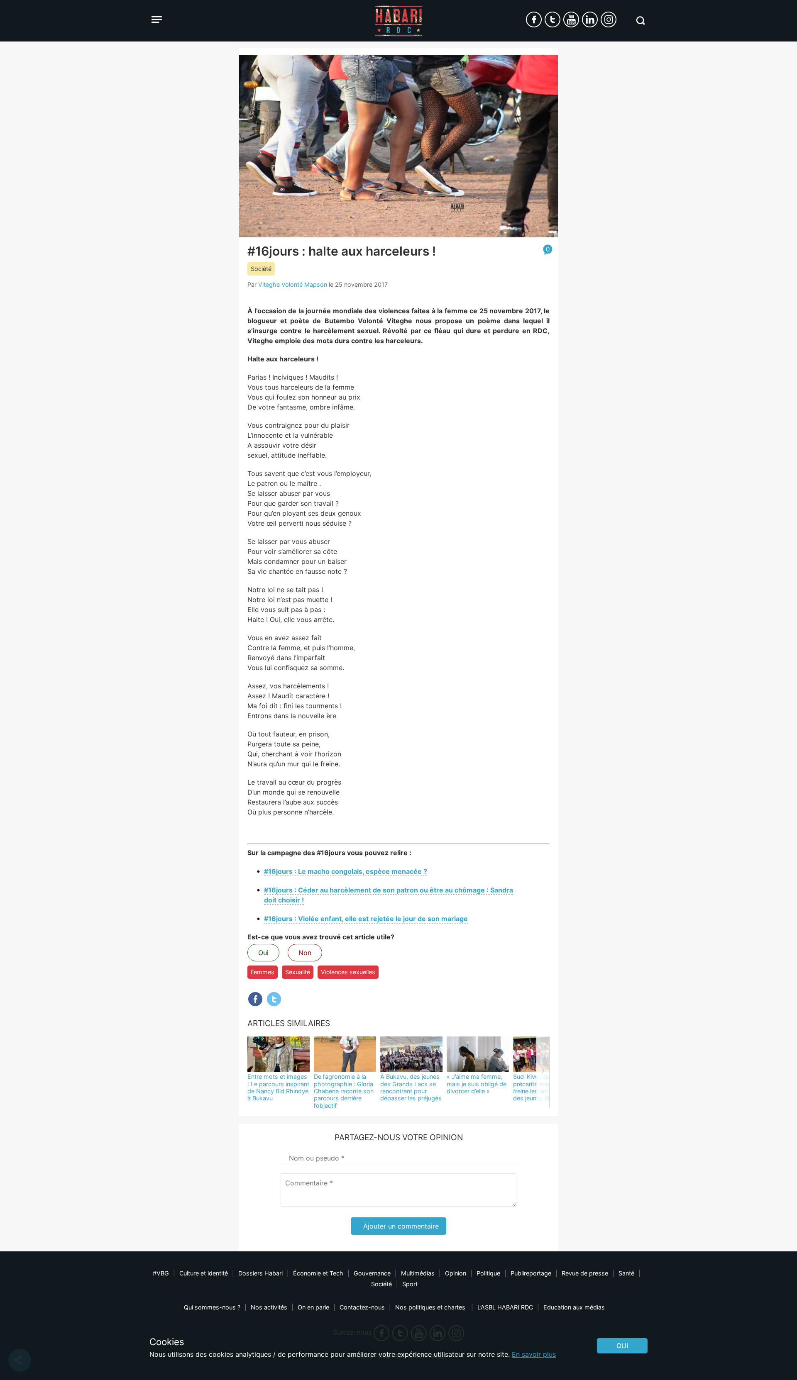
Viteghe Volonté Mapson (292, 284)
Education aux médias (574, 1307)
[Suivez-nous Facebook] (534, 19)
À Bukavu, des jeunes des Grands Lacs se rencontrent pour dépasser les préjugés (411, 1087)
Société (261, 268)
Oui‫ (622, 1345)
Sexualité (297, 971)
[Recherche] (640, 20)
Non (304, 952)
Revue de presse (585, 1273)
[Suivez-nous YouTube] (571, 19)
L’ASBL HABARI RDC (505, 1307)
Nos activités (269, 1307)
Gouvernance (372, 1273)
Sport (410, 1283)
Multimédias (418, 1273)
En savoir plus (534, 1354)
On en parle (313, 1307)
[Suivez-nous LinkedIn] (590, 19)
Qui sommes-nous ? (212, 1307)
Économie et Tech (318, 1273)
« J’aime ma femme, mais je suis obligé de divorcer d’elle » (476, 1084)
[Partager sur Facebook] (255, 999)
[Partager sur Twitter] (274, 999)
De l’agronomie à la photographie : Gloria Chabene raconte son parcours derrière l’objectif (344, 1091)
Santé (626, 1273)
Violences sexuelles (348, 971)
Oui (263, 952)
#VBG (161, 1273)
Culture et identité (203, 1273)
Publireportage (531, 1273)
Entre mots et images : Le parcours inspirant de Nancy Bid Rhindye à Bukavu (278, 1087)
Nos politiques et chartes (431, 1307)
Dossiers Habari (260, 1273)
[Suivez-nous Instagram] (608, 19)
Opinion (455, 1273)
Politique (488, 1273)
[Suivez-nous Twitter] (552, 19)
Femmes (262, 971)
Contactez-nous (362, 1307)
